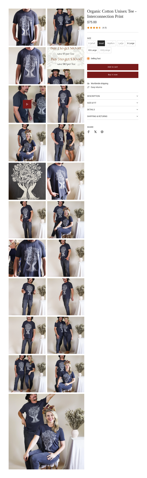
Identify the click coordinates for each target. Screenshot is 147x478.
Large (120, 43)
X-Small (91, 43)
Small (101, 43)
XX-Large (92, 50)
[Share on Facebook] (88, 132)
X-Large (130, 43)
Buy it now (113, 75)
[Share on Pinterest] (102, 132)
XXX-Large (105, 50)
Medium (111, 43)
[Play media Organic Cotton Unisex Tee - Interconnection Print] (27, 104)
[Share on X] (95, 132)
